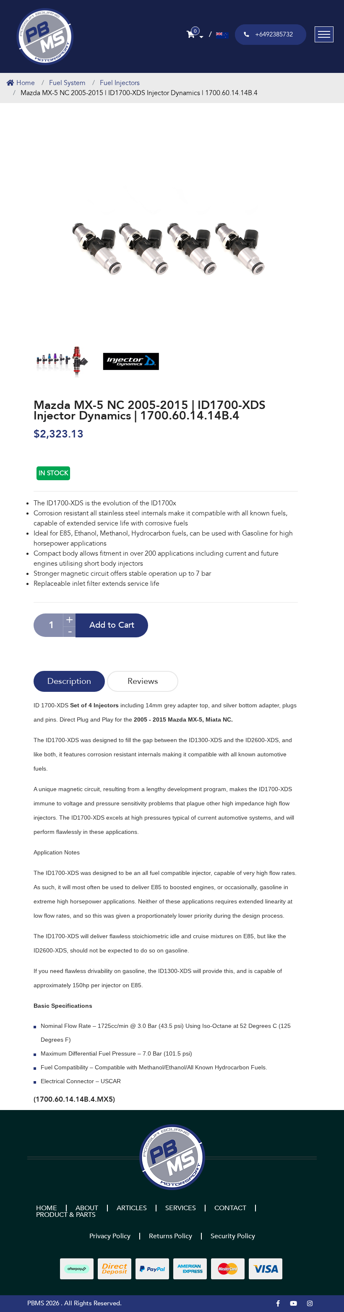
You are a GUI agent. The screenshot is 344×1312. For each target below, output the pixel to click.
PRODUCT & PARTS (66, 1214)
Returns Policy (170, 1236)
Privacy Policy (109, 1236)
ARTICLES (132, 1208)
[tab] (69, 681)
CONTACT (230, 1208)
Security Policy (233, 1236)
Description (69, 681)
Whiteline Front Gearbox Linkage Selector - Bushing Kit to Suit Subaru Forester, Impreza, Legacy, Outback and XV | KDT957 (59, 1273)
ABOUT (87, 1208)
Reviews (143, 681)
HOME (46, 1208)
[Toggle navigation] (324, 34)
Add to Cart (111, 625)
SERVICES (180, 1208)
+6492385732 (274, 34)
